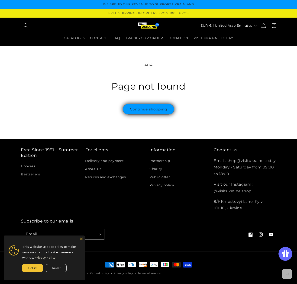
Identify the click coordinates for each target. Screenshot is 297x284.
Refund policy (99, 273)
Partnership (159, 161)
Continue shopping (148, 109)
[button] (26, 25)
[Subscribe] (99, 234)
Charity (155, 169)
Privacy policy (161, 185)
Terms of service (149, 273)
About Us (93, 169)
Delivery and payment (104, 161)
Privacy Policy (45, 257)
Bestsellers (30, 174)
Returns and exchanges (105, 177)
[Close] (81, 239)
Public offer (159, 177)
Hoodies (28, 166)
